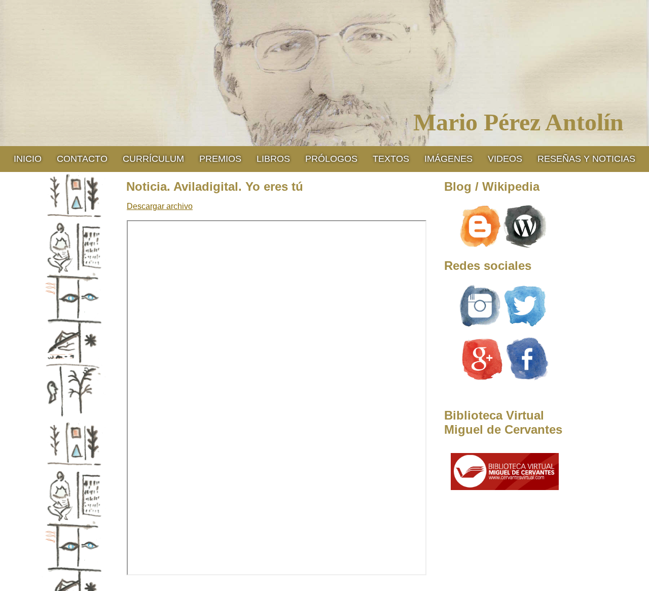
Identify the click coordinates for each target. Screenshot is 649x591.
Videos (505, 159)
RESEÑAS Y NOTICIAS (586, 159)
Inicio (28, 159)
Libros (273, 159)
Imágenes (448, 159)
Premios (220, 159)
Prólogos (331, 159)
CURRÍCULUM (153, 159)
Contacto (82, 159)
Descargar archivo (160, 206)
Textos (391, 159)
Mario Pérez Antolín (518, 122)
